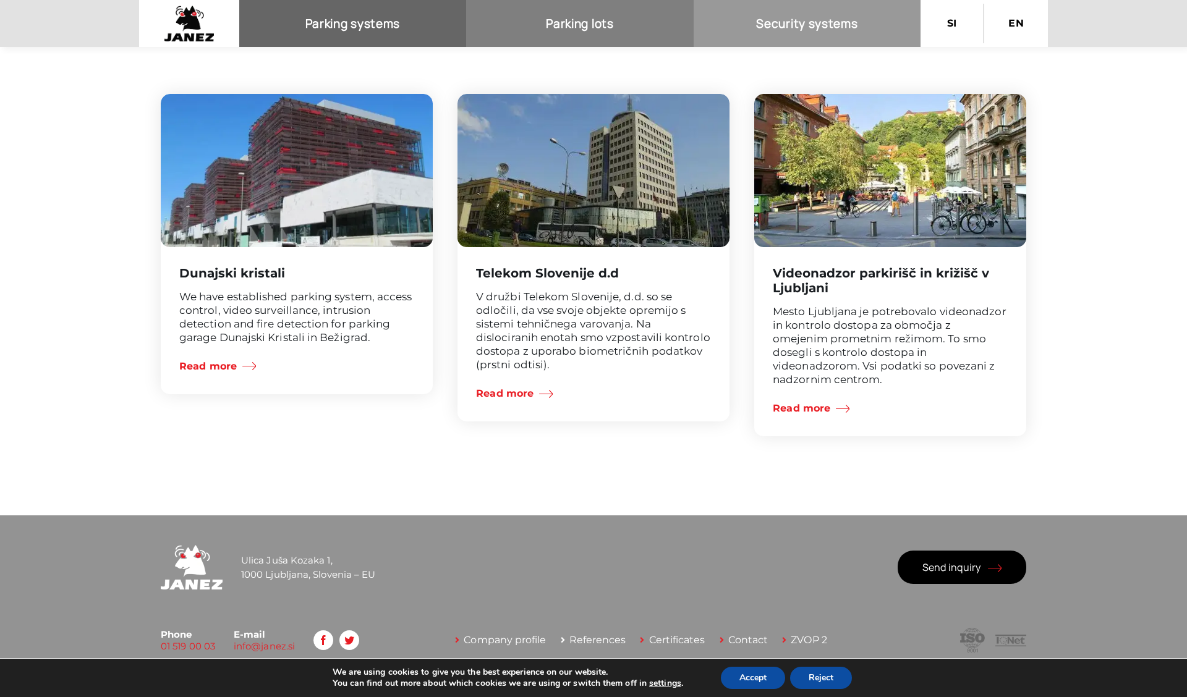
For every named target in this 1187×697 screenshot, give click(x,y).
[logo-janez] (189, 10)
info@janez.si (264, 646)
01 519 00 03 (188, 646)
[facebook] (323, 640)
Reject (821, 677)
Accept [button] (753, 677)
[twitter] (349, 640)
